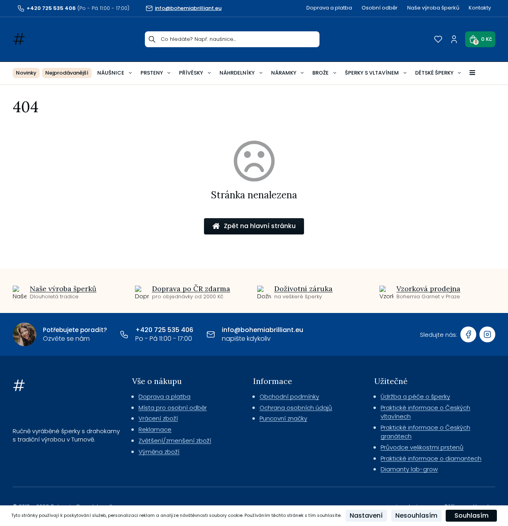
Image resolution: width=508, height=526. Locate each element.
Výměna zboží (159, 451)
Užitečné (391, 381)
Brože (320, 73)
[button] (480, 39)
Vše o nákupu (157, 381)
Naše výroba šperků (433, 8)
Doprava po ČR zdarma (191, 288)
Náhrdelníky (237, 73)
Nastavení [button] (366, 515)
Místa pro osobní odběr (173, 407)
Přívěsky (191, 73)
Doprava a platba (329, 8)
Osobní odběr (380, 8)
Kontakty (480, 8)
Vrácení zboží (158, 418)
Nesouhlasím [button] (416, 515)
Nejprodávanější (67, 73)
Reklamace (155, 429)
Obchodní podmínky (289, 396)
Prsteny (151, 73)
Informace (272, 381)
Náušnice (110, 73)
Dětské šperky (434, 73)
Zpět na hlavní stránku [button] (260, 225)
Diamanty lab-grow (409, 469)
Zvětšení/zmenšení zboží (175, 440)
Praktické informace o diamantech (431, 458)
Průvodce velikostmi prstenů (422, 447)
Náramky (283, 73)
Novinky (26, 73)
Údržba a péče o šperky (415, 396)
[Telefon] (124, 334)
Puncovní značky (283, 418)
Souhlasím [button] (471, 515)
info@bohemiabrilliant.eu (262, 329)
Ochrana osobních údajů (296, 407)
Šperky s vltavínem (372, 73)
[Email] (211, 334)
